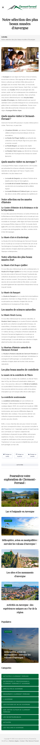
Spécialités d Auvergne (13, 689)
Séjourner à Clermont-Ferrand (16, 694)
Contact (22, 741)
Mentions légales (14, 741)
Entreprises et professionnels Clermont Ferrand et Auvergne (16, 682)
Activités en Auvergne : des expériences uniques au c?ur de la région (20, 608)
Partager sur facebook (20, 455)
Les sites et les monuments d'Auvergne (17, 656)
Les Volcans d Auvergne (13, 728)
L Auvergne (8, 699)
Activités (20, 465)
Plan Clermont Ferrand (32, 741)
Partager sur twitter (8, 455)
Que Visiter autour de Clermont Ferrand (16, 711)
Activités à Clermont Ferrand (16, 676)
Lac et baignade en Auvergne (20, 511)
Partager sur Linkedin (32, 455)
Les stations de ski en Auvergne (16, 704)
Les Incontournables (12, 717)
